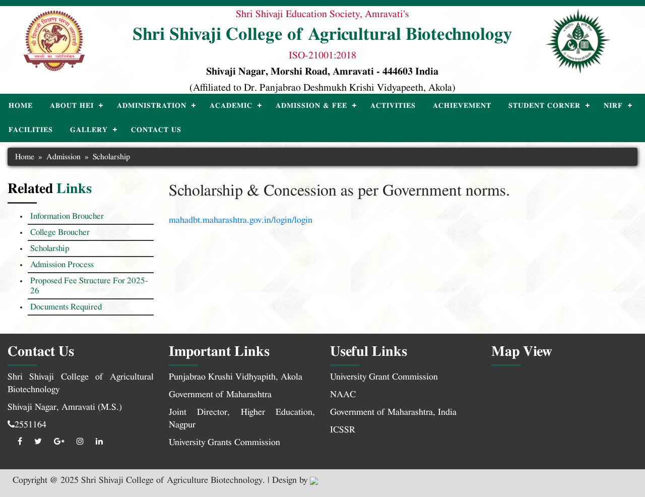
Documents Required (66, 306)
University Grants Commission (224, 442)
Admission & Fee (311, 105)
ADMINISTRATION (151, 105)
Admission (63, 157)
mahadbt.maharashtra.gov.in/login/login (240, 220)
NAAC (343, 394)
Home (21, 105)
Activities (393, 105)
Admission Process (62, 264)
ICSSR (342, 429)
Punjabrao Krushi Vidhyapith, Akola (235, 377)
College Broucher (60, 232)
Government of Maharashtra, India (393, 412)
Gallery (89, 130)
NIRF (613, 105)
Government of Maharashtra (220, 394)
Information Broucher (67, 216)
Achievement (462, 105)
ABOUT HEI (72, 105)
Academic (231, 105)
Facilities (31, 130)
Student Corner (544, 105)
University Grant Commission (384, 377)
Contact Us (156, 130)
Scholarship (50, 248)
